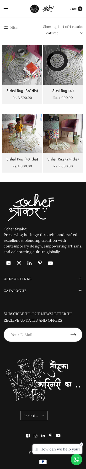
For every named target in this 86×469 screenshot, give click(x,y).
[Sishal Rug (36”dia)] (22, 65)
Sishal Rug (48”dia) (22, 159)
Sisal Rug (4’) (63, 90)
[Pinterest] (40, 263)
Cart (73, 9)
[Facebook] (8, 263)
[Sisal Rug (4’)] (63, 65)
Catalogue (15, 291)
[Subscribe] (76, 335)
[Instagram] (19, 263)
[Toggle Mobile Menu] (9, 9)
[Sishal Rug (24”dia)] (63, 133)
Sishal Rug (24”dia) (63, 159)
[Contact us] (76, 459)
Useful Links (18, 279)
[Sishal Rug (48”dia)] (22, 133)
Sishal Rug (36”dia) (22, 90)
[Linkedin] (29, 263)
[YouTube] (50, 263)
